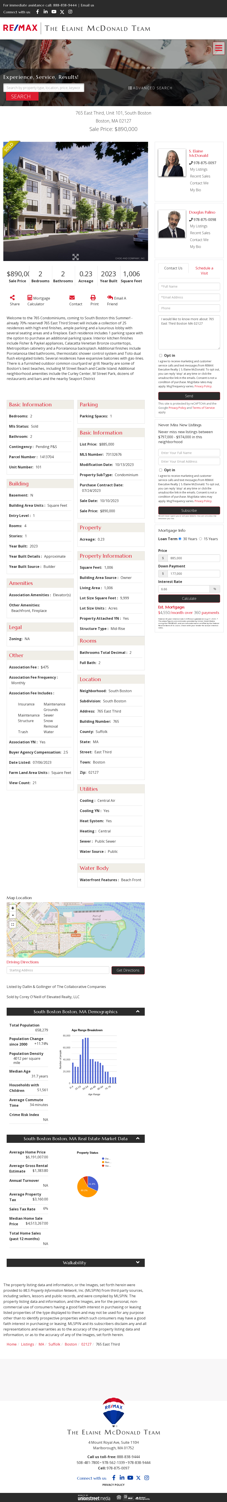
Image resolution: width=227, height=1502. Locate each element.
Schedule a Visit (204, 271)
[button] (22, 96)
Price (162, 550)
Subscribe (189, 510)
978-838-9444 (139, 1462)
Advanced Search (153, 88)
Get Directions (128, 970)
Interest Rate (170, 581)
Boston (71, 1344)
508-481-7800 (88, 1462)
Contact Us (173, 268)
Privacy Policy (203, 386)
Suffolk (54, 1344)
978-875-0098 (205, 219)
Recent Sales (200, 176)
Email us (87, 5)
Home (12, 1344)
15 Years (210, 538)
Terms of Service (203, 408)
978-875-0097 (205, 162)
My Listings (198, 169)
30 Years (189, 538)
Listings (27, 1344)
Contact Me (199, 183)
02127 (86, 1344)
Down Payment (171, 566)
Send (189, 396)
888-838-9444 (65, 5)
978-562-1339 (113, 1462)
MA (41, 1344)
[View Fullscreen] (12, 924)
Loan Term (168, 538)
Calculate (189, 598)
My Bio (195, 189)
